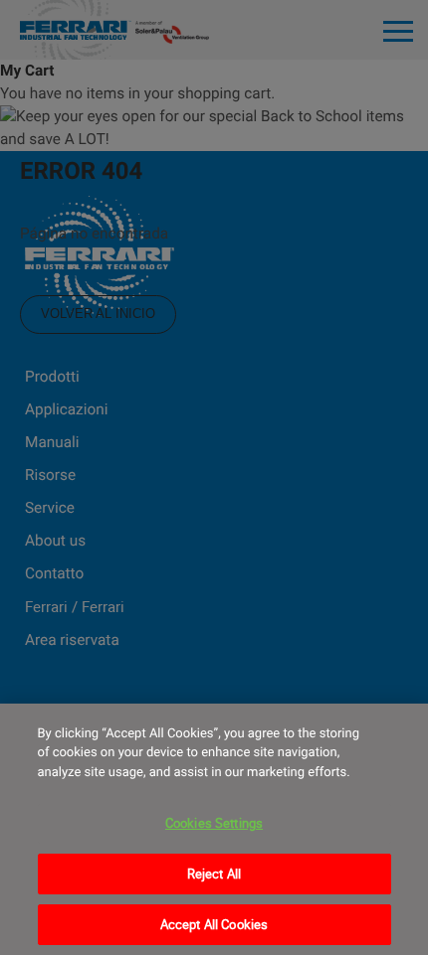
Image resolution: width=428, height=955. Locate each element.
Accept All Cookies (214, 924)
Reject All (214, 873)
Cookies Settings (214, 823)
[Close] (396, 735)
